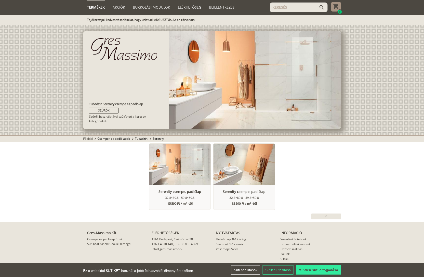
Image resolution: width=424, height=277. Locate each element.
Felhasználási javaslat (295, 244)
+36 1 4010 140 (162, 244)
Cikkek (284, 259)
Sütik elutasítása (278, 270)
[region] (212, 270)
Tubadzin (141, 139)
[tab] (96, 7)
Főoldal (88, 139)
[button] (104, 110)
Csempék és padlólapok (114, 139)
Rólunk (285, 254)
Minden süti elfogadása (318, 270)
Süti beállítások (245, 270)
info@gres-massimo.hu (167, 249)
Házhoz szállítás (291, 249)
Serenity (158, 139)
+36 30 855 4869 (186, 244)
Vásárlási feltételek (293, 239)
